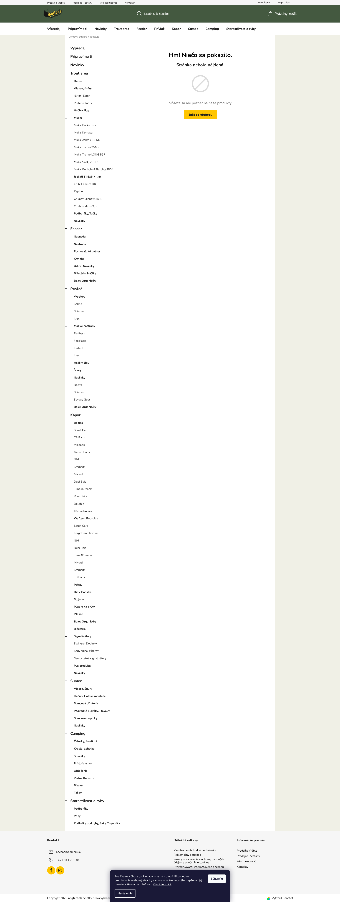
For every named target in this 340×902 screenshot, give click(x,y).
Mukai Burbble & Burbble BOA (93, 169)
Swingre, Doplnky (85, 644)
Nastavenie (125, 893)
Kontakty (130, 2)
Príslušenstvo (83, 763)
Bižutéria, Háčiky (85, 273)
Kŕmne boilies (83, 511)
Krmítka (79, 259)
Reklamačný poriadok (187, 855)
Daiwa (78, 81)
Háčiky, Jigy (81, 110)
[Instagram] (60, 870)
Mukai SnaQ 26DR (86, 162)
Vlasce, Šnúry (83, 689)
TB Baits (79, 437)
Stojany (79, 599)
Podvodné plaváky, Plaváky (92, 711)
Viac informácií (162, 884)
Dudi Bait (80, 482)
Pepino (78, 191)
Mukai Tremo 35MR (86, 147)
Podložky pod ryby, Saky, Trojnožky (97, 823)
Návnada (80, 237)
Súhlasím (217, 879)
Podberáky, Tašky (85, 214)
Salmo (78, 304)
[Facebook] (51, 870)
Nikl (76, 459)
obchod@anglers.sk (68, 852)
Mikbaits (79, 445)
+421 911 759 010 (68, 860)
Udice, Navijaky (84, 266)
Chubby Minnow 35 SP (88, 199)
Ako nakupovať (108, 2)
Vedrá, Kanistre (84, 778)
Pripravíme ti (81, 56)
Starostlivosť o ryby (87, 800)
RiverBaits (80, 496)
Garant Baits (82, 452)
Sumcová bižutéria (86, 703)
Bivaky (78, 785)
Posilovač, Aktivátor (87, 251)
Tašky (78, 793)
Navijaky (79, 221)
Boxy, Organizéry (85, 281)
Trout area (79, 73)
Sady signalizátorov (86, 651)
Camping (77, 733)
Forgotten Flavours (86, 533)
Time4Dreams (83, 489)
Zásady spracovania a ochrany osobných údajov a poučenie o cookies (199, 861)
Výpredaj (77, 48)
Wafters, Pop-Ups (86, 518)
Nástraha (80, 244)
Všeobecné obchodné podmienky (195, 850)
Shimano (79, 392)
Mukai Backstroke (85, 125)
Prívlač (76, 288)
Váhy (77, 816)
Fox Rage (80, 341)
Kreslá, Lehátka (84, 749)
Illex (76, 319)
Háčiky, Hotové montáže (90, 696)
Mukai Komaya (83, 133)
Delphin (79, 504)
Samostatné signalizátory (90, 658)
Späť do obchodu (200, 115)
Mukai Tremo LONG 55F (89, 155)
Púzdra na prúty (84, 607)
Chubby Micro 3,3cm (87, 206)
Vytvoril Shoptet (282, 898)
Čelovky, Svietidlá (85, 741)
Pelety (78, 585)
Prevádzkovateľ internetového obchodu (199, 867)
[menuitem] (54, 29)
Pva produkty (82, 666)
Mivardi (78, 474)
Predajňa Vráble (56, 2)
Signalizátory (82, 636)
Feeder (76, 228)
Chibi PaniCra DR (85, 184)
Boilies (78, 423)
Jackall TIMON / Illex (88, 177)
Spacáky (79, 756)
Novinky (77, 64)
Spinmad (79, 311)
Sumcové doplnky (85, 718)
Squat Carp (81, 430)
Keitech (79, 348)
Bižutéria (80, 629)
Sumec (76, 680)
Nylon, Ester (82, 96)
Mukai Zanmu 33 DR (87, 140)
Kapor (75, 414)
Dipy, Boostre (83, 592)
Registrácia (283, 2)
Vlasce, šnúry (83, 88)
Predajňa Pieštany (82, 2)
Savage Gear (82, 400)
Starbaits (79, 467)
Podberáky (81, 809)
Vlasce (78, 614)
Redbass (79, 333)
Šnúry (77, 370)
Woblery (79, 297)
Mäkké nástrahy (84, 326)
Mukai (78, 118)
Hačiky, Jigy (81, 363)
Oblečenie (80, 771)
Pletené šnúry (83, 103)
